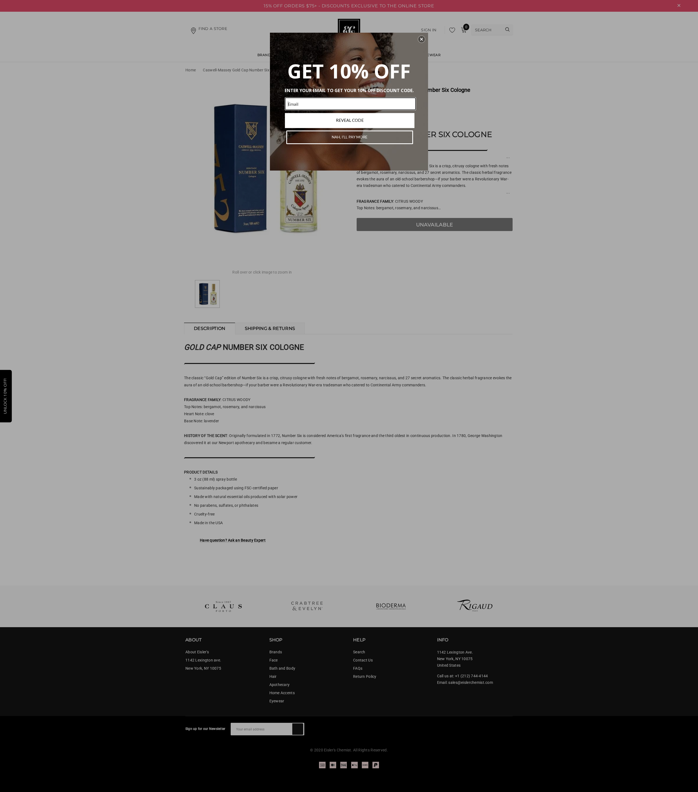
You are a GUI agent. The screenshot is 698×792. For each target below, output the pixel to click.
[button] (421, 39)
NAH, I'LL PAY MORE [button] (350, 137)
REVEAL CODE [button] (350, 120)
